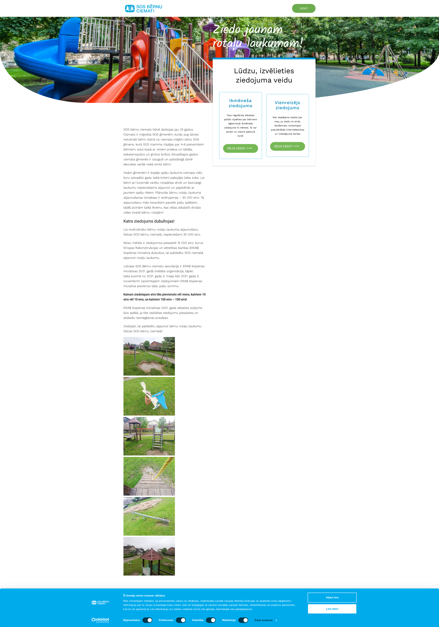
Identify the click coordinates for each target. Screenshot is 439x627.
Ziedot (304, 8)
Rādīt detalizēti (263, 620)
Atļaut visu (332, 597)
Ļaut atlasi (332, 608)
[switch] (181, 620)
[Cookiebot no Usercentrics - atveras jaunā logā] (100, 620)
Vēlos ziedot (236, 148)
